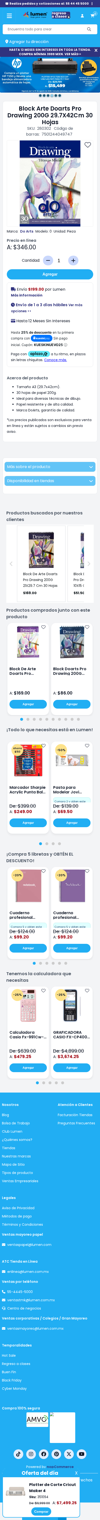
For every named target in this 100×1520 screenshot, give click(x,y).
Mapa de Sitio (13, 1164)
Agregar (50, 274)
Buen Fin (9, 1372)
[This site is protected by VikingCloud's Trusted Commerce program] (62, 1427)
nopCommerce (60, 1466)
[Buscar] (89, 29)
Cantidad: (31, 260)
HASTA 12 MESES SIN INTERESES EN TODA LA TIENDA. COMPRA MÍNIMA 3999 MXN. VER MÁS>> (50, 52)
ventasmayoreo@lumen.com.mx (35, 1328)
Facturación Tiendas (75, 1114)
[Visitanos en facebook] (44, 1454)
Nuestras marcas (16, 1156)
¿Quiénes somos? (17, 1139)
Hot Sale (9, 1355)
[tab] (21, 719)
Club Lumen (12, 1131)
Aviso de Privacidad (18, 1208)
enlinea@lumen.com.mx (28, 1271)
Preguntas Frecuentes (76, 1123)
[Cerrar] (96, 50)
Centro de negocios (24, 1308)
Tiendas (8, 1148)
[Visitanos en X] (69, 1454)
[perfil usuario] (82, 15)
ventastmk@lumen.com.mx (31, 1300)
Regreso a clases (16, 1363)
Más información (26, 295)
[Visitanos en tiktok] (18, 1454)
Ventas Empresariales (20, 1181)
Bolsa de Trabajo (16, 1123)
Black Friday (12, 1380)
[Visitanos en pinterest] (56, 1454)
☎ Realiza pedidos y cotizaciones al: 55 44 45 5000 (47, 3)
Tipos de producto (17, 1172)
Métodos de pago (17, 1216)
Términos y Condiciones (22, 1224)
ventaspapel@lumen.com (29, 1244)
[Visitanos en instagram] (31, 1454)
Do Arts (26, 231)
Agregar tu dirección (28, 41)
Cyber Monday (14, 1388)
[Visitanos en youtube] (81, 1454)
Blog (5, 1114)
